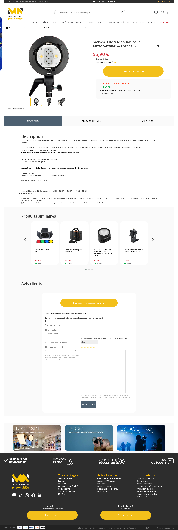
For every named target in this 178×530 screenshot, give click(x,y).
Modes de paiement (106, 486)
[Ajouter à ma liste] (158, 46)
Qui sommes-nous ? (145, 478)
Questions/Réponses (106, 481)
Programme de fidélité (68, 486)
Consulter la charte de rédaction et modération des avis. (66, 314)
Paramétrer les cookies (147, 491)
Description (33, 121)
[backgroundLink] (2, 265)
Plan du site (142, 496)
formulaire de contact (72, 360)
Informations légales (145, 483)
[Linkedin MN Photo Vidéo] (39, 495)
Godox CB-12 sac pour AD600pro (73, 251)
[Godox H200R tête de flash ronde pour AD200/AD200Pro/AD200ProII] (104, 235)
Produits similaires (92, 121)
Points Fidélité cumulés (104, 62)
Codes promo (64, 488)
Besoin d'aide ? (164, 1)
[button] (85, 269)
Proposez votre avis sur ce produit (89, 303)
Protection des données (147, 488)
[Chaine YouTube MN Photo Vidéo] (14, 495)
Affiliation (62, 483)
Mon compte (103, 491)
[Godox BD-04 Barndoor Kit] (45, 235)
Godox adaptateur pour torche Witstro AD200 (133, 251)
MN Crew (62, 494)
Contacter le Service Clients (109, 478)
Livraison (101, 483)
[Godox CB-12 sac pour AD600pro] (74, 235)
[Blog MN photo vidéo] (89, 438)
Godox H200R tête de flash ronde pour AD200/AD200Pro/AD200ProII (103, 252)
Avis (147, 121)
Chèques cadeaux (65, 478)
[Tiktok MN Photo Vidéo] (20, 495)
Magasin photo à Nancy (107, 488)
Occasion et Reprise (66, 491)
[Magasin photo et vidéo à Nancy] (37, 438)
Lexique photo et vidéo (147, 494)
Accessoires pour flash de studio (70, 28)
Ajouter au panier (133, 71)
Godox (87, 28)
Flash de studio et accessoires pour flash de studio (36, 28)
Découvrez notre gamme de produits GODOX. (39, 150)
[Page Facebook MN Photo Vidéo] (33, 495)
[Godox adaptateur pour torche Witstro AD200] (134, 235)
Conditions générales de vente (150, 486)
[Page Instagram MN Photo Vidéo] (27, 495)
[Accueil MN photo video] (18, 14)
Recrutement (142, 481)
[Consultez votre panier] (169, 13)
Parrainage (63, 481)
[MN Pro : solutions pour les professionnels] (141, 438)
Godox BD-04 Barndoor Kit (44, 251)
